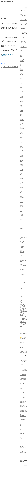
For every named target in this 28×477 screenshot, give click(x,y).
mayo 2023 (21, 84)
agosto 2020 (21, 111)
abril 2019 (21, 124)
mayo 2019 (21, 123)
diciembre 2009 (21, 216)
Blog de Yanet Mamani (22, 400)
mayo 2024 (21, 74)
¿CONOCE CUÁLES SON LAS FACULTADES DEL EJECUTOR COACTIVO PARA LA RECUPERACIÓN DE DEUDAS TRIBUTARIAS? (23, 342)
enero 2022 (21, 97)
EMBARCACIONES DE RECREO (23, 303)
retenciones (23, 324)
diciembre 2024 (21, 68)
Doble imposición (23, 301)
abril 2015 (21, 163)
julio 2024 (21, 72)
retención (21, 325)
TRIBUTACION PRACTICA (22, 434)
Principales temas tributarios (23, 416)
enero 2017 (21, 146)
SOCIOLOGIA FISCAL (22, 441)
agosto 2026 (21, 52)
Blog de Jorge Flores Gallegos (23, 410)
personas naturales (22, 316)
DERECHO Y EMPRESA (22, 448)
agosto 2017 (21, 140)
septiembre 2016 (22, 149)
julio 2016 (21, 151)
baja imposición (9, 66)
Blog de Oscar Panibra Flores (23, 452)
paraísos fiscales (23, 314)
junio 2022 (21, 93)
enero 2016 (21, 156)
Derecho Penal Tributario (23, 241)
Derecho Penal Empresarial (23, 427)
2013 (21, 294)
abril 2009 (21, 222)
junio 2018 (21, 132)
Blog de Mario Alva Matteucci (7, 1)
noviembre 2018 (22, 128)
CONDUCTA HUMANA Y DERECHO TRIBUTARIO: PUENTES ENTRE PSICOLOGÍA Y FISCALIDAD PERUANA (23, 19)
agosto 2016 (21, 150)
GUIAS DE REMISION (22, 249)
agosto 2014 (21, 170)
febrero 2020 (21, 116)
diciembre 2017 (21, 137)
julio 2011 (21, 200)
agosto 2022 (21, 91)
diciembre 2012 (21, 186)
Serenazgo (23, 325)
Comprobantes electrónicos (23, 233)
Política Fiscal (7, 65)
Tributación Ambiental (22, 278)
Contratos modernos (22, 234)
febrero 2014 (21, 175)
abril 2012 (21, 193)
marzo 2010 (21, 213)
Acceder (21, 288)
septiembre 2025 (22, 61)
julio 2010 (21, 210)
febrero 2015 (21, 165)
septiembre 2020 (22, 110)
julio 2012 (21, 190)
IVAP (20, 256)
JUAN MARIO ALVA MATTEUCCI (5, 69)
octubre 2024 (21, 70)
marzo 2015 (21, 164)
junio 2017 (21, 142)
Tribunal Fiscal (21, 418)
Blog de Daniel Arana (22, 405)
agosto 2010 (21, 209)
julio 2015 (21, 161)
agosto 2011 (21, 199)
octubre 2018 (21, 129)
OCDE (20, 437)
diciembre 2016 (21, 147)
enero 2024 (21, 77)
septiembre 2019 (22, 120)
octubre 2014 (21, 168)
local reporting (15, 67)
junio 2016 (21, 152)
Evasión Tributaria (22, 305)
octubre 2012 (21, 188)
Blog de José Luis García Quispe (23, 406)
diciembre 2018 (21, 127)
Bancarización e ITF (22, 229)
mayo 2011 (21, 202)
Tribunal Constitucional (22, 419)
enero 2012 (21, 195)
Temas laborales (22, 275)
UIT (20, 283)
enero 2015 (21, 166)
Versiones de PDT (22, 284)
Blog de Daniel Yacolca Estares (23, 411)
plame (26, 316)
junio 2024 (21, 73)
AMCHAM (21, 430)
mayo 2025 (21, 64)
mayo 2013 (21, 182)
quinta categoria (23, 319)
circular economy (22, 231)
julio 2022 (21, 92)
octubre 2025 (21, 60)
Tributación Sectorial (22, 282)
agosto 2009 (21, 219)
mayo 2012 (21, 192)
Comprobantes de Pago (22, 232)
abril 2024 (21, 75)
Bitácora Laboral (22, 415)
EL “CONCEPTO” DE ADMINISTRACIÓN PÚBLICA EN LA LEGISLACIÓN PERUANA (23, 360)
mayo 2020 (21, 113)
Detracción (21, 242)
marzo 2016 (21, 154)
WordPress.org (21, 290)
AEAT (20, 424)
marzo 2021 (21, 105)
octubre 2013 (21, 178)
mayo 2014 (21, 172)
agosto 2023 (21, 81)
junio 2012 (21, 191)
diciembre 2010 (21, 206)
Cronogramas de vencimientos (23, 237)
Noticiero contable (22, 393)
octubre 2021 (21, 99)
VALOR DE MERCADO (23, 325)
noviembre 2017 (22, 138)
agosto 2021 (21, 101)
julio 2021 (21, 102)
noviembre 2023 (22, 79)
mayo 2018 (21, 133)
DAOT (20, 238)
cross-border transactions (9, 67)
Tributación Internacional (22, 279)
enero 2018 (21, 136)
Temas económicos (22, 274)
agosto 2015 (21, 160)
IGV (21, 307)
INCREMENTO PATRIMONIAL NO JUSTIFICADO (23, 313)
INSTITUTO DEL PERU (22, 432)
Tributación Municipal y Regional (23, 281)
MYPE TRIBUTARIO (22, 259)
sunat (25, 325)
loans (13, 67)
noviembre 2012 (22, 187)
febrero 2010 (21, 214)
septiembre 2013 (22, 179)
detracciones (22, 299)
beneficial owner (13, 66)
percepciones (21, 315)
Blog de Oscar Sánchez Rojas (23, 407)
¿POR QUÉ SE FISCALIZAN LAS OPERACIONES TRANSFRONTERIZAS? (8, 11)
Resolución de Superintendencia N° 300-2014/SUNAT (23, 321)
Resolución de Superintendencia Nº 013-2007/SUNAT (23, 323)
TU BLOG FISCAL (22, 446)
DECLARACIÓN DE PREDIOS (22, 298)
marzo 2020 (21, 115)
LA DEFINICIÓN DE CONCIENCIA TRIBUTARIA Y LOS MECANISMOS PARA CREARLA (23, 358)
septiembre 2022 (22, 90)
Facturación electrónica (22, 246)
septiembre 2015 (22, 159)
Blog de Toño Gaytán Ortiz (23, 409)
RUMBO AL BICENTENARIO (23, 450)
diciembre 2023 (21, 78)
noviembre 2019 (22, 118)
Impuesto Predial (22, 310)
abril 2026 (21, 55)
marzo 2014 (21, 174)
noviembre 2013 (22, 177)
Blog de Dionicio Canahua (23, 447)
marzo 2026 (21, 56)
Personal (21, 261)
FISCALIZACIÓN (21, 247)
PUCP (20, 425)
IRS (20, 442)
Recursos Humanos (22, 269)
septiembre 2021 (22, 100)
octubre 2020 (21, 109)
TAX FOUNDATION (22, 438)
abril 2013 (21, 183)
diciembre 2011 (21, 196)
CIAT (20, 420)
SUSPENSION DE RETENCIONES (23, 272)
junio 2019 (21, 122)
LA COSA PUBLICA (22, 451)
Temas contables (22, 273)
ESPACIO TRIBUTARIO (22, 445)
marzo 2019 (21, 125)
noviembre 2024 (22, 69)
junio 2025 (21, 63)
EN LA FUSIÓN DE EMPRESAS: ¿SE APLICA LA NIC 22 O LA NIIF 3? (23, 336)
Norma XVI (24, 314)
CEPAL (21, 439)
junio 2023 (21, 83)
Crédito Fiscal (21, 236)
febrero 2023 (21, 86)
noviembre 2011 (22, 197)
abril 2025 (21, 65)
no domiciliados (21, 314)
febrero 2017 (21, 145)
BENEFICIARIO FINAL (5, 67)
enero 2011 (21, 205)
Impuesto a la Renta (22, 252)
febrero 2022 (21, 96)
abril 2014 (21, 173)
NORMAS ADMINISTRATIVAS (23, 260)
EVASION (23, 303)
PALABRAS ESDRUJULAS (22, 433)
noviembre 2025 (22, 59)
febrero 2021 (21, 106)
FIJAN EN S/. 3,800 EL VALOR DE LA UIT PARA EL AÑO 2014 (23, 338)
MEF (20, 423)
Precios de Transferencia (12, 65)
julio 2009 (21, 220)
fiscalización (23, 306)
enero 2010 (21, 215)
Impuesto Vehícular (23, 311)
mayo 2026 (21, 54)
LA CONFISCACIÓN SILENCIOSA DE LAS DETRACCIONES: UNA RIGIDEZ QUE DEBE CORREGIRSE (23, 16)
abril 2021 (21, 104)
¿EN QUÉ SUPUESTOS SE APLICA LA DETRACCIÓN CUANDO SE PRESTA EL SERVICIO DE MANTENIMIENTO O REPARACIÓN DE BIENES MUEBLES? (23, 376)
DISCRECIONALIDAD (23, 300)
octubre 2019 (21, 119)
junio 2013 (21, 181)
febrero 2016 (21, 155)
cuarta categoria (22, 297)
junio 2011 (21, 201)
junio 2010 (21, 211)
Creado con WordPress (3, 475)
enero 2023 (21, 87)
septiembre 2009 (22, 218)
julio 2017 (21, 141)
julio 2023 (21, 82)
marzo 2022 (21, 95)
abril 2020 (21, 114)
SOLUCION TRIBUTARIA (22, 391)
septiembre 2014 (22, 169)
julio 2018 (21, 131)
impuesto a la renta (23, 308)
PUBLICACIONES (22, 268)
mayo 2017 (21, 143)
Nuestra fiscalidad (22, 392)
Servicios (21, 270)
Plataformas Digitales (22, 263)
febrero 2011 (21, 204)
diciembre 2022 (21, 88)
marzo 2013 (21, 184)
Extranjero (21, 245)
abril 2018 (21, 134)
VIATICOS (21, 326)
